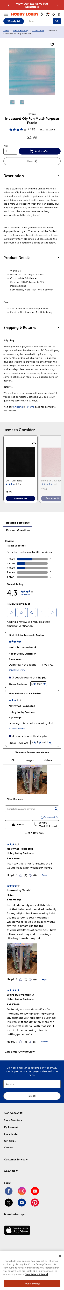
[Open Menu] (6, 14)
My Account (11, 1127)
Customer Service (14, 1159)
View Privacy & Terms (36, 1274)
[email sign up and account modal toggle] (47, 14)
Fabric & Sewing (20, 30)
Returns (30, 406)
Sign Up (32, 1096)
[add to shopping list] (52, 45)
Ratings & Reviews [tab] (18, 522)
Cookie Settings (32, 1283)
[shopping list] (53, 14)
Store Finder (11, 1134)
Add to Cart (42, 151)
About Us (9, 1170)
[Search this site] (57, 21)
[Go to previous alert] (8, 5)
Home (6, 30)
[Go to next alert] (57, 5)
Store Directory (13, 1120)
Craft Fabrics (38, 30)
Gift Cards (10, 1140)
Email (8, 1084)
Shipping (18, 406)
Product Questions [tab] (18, 530)
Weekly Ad (14, 21)
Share (30, 161)
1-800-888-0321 (13, 1113)
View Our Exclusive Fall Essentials (32, 5)
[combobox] (40, 21)
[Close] (60, 1256)
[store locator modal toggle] (42, 14)
